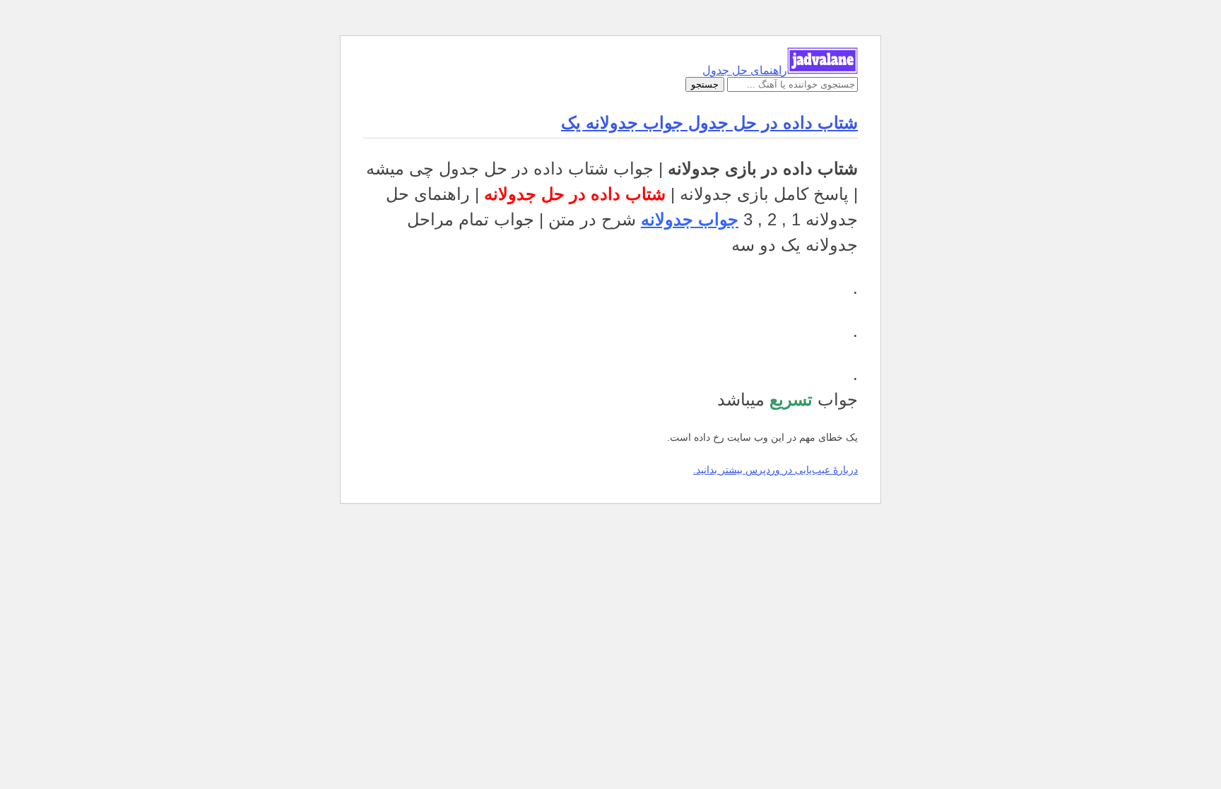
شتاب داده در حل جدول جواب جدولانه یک (709, 122)
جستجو (705, 84)
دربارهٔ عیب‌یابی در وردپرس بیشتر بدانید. (775, 469)
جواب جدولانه (689, 219)
